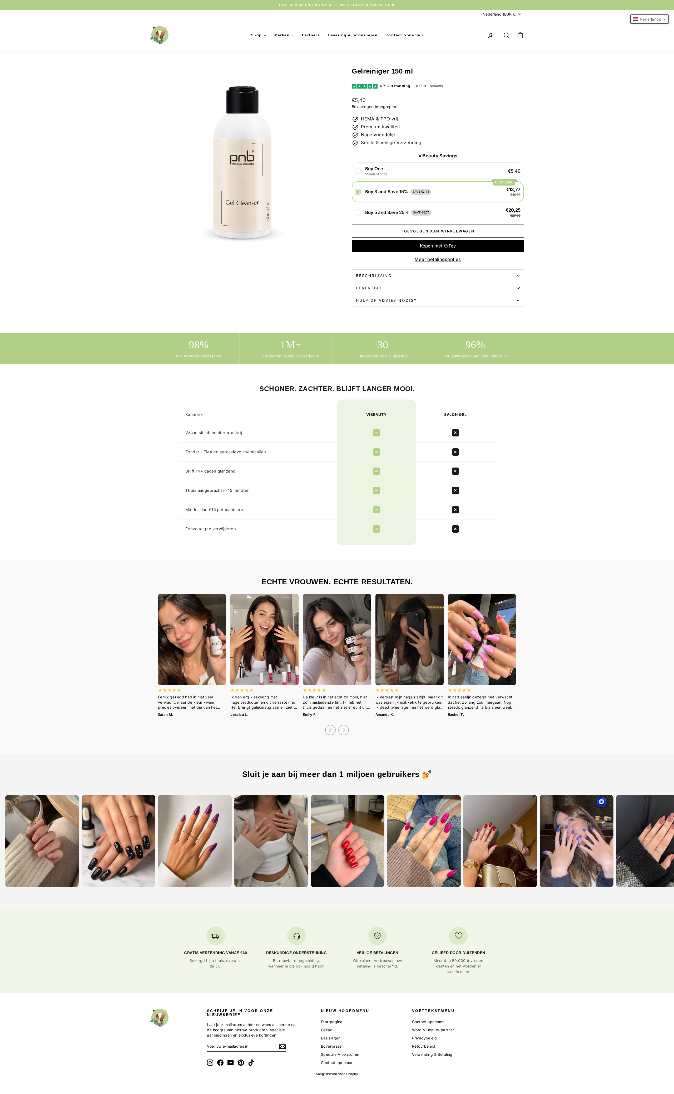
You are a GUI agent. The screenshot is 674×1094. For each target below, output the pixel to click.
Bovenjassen (332, 1046)
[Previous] (330, 730)
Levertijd (369, 288)
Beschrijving (374, 275)
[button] (438, 171)
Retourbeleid (423, 1046)
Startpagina (332, 1021)
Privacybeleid (424, 1038)
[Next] (343, 730)
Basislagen (330, 1038)
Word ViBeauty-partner (433, 1030)
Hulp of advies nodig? (386, 300)
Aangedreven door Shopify (337, 1074)
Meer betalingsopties (438, 259)
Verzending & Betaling (432, 1054)
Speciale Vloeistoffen (340, 1054)
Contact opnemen (337, 1062)
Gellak (326, 1030)
